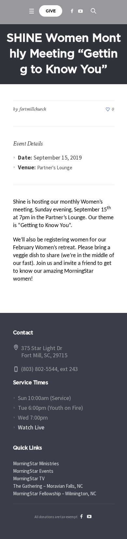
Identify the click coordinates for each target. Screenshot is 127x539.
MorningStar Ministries (36, 463)
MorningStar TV (29, 478)
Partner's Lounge (54, 167)
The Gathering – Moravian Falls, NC (48, 486)
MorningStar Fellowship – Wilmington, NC (54, 493)
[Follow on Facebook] (72, 11)
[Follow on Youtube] (80, 11)
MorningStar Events (33, 471)
